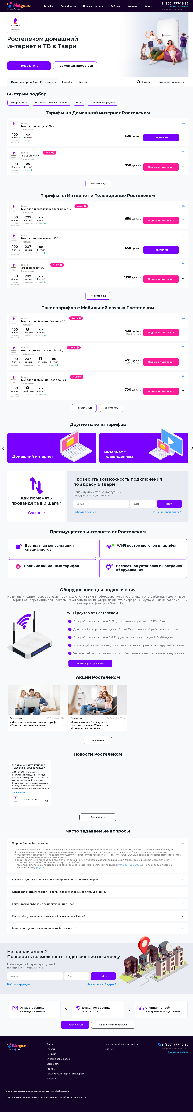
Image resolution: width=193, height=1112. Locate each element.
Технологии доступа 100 (36, 126)
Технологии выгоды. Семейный (41, 350)
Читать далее (18, 792)
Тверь (17, 9)
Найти (169, 503)
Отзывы (132, 6)
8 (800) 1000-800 (129, 865)
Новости (51, 1078)
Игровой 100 (29, 155)
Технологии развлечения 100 (39, 238)
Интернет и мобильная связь (51, 102)
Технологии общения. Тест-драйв (42, 380)
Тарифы (48, 6)
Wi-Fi (79, 102)
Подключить (29, 65)
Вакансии (109, 1049)
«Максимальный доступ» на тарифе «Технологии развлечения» (33, 724)
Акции (148, 6)
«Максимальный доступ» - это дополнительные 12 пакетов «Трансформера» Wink (90, 725)
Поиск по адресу (93, 6)
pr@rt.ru (40, 867)
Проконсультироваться (75, 65)
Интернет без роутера (102, 102)
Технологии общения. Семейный (42, 321)
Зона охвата (53, 1064)
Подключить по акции (161, 167)
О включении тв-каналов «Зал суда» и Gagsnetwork (29, 766)
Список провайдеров (58, 1059)
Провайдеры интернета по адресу (65, 1073)
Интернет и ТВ (18, 102)
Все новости (97, 817)
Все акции (98, 740)
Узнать (34, 513)
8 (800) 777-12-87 (175, 3)
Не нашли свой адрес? (166, 512)
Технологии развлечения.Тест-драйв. (44, 209)
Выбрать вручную (84, 512)
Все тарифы (111, 407)
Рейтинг (115, 6)
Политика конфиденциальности (121, 1044)
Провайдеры (68, 6)
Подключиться (75, 1024)
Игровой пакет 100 (32, 267)
